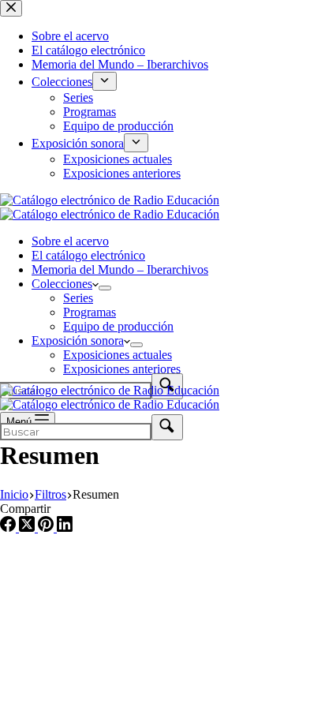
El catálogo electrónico (88, 255)
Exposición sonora (78, 340)
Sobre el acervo (70, 241)
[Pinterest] (47, 527)
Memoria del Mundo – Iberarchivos (120, 269)
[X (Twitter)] (28, 527)
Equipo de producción (118, 326)
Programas (89, 312)
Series (78, 298)
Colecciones (62, 283)
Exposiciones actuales (117, 354)
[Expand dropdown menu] (105, 288)
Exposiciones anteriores (122, 369)
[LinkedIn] (65, 527)
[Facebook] (9, 527)
